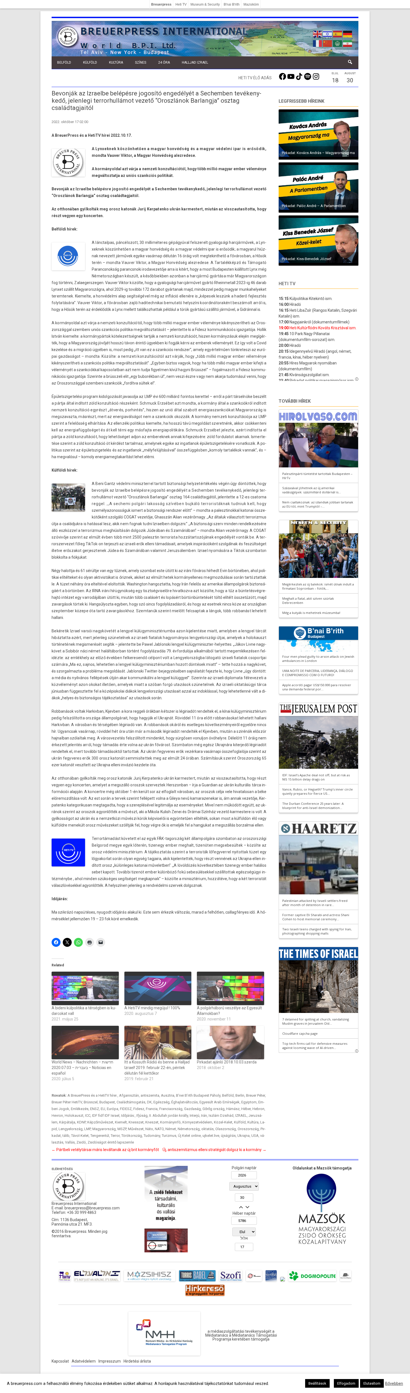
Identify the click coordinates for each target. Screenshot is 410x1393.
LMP (87, 1129)
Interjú (194, 1115)
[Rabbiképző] (282, 1281)
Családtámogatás (131, 1102)
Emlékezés (79, 1109)
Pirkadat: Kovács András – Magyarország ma (318, 153)
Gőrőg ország (213, 1109)
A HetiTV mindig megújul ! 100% (152, 1008)
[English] (318, 33)
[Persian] (348, 43)
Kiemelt (121, 1122)
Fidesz (138, 1109)
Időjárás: (128, 1115)
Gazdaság (192, 1109)
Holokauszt (74, 1115)
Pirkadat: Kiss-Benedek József (306, 259)
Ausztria (167, 1095)
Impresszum (109, 1361)
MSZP (121, 1129)
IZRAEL (241, 1115)
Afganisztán (129, 1095)
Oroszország (248, 1129)
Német (170, 1129)
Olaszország (225, 1129)
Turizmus (169, 1135)
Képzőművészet (100, 1122)
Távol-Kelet (80, 1135)
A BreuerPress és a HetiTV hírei (92, 1095)
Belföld (64, 62)
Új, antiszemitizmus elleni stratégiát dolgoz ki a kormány (214, 1149)
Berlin (239, 1095)
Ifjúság (142, 1115)
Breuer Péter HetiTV (67, 1102)
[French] (318, 43)
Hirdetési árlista (137, 1361)
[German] (348, 33)
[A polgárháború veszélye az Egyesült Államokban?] (230, 988)
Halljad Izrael (195, 62)
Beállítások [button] (317, 1383)
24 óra (164, 62)
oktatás (207, 1129)
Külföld (90, 62)
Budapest (107, 1102)
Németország (189, 1129)
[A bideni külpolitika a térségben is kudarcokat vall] (85, 988)
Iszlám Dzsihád (221, 1115)
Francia (152, 1109)
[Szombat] (271, 1281)
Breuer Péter (255, 1095)
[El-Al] (97, 1281)
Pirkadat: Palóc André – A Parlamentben (314, 206)
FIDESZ (126, 1109)
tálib (65, 1135)
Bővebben (394, 1383)
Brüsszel (91, 1102)
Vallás (70, 1142)
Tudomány (152, 1135)
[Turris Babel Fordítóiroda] (197, 1281)
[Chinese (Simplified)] (328, 43)
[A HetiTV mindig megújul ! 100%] (158, 988)
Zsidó (81, 1142)
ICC (87, 1115)
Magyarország (104, 1129)
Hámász (233, 1109)
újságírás (228, 1135)
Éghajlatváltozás (184, 1102)
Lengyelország (71, 1129)
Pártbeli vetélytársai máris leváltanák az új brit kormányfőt (105, 1149)
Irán (204, 1115)
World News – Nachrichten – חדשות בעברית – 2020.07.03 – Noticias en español (82, 1067)
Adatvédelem (84, 1361)
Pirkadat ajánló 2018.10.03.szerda (227, 1062)
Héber (246, 1109)
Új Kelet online (189, 1135)
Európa (112, 1109)
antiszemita (150, 1095)
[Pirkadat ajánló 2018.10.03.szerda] (230, 1042)
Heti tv (287, 283)
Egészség (161, 1102)
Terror (115, 1135)
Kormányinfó (170, 1122)
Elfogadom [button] (346, 1383)
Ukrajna (243, 1135)
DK (149, 1102)
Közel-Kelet (223, 1122)
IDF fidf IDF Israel (105, 1115)
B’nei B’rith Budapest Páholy (198, 1095)
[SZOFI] (231, 1281)
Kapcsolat (60, 1361)
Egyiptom (249, 1102)
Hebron (258, 1109)
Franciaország (170, 1109)
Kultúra (116, 62)
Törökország (131, 1135)
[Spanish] (338, 33)
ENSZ (94, 1109)
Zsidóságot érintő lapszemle (111, 1142)
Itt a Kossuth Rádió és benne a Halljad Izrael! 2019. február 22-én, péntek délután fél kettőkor (157, 1067)
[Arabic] (338, 43)
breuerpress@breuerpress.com (92, 1208)
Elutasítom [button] (371, 1383)
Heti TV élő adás (255, 78)
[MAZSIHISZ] (149, 1281)
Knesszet (136, 1122)
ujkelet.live (210, 1135)
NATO (159, 1129)
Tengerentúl (99, 1135)
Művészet (136, 1129)
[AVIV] (64, 1281)
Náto (149, 1129)
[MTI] (254, 1281)
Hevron (57, 1115)
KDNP (81, 1122)
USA (255, 1135)
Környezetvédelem (197, 1122)
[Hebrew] (328, 33)
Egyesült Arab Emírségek (219, 1102)
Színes (140, 62)
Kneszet (151, 1122)
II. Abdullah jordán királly (168, 1115)
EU (103, 1109)
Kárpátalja (67, 1122)
